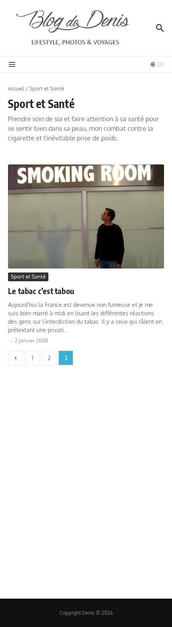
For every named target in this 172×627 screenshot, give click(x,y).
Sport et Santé (28, 276)
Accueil (16, 88)
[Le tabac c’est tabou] (86, 216)
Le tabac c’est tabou (41, 291)
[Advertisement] (86, 480)
